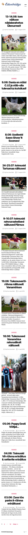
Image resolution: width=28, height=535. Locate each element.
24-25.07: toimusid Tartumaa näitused (14, 167)
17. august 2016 (21, 29)
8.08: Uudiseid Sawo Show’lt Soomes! (14, 137)
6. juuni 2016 (21, 430)
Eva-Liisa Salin (10, 29)
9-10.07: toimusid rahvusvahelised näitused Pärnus (14, 221)
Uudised (14, 12)
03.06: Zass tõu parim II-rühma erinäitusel (14, 500)
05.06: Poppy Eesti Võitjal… (14, 425)
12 (10, 524)
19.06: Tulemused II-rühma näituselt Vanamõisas (13, 284)
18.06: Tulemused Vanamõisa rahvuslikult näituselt (14, 341)
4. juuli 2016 (21, 291)
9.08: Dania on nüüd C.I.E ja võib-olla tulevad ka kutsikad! (14, 85)
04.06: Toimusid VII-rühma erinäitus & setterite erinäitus (14, 456)
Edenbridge (9, 532)
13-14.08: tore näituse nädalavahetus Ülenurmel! (14, 21)
